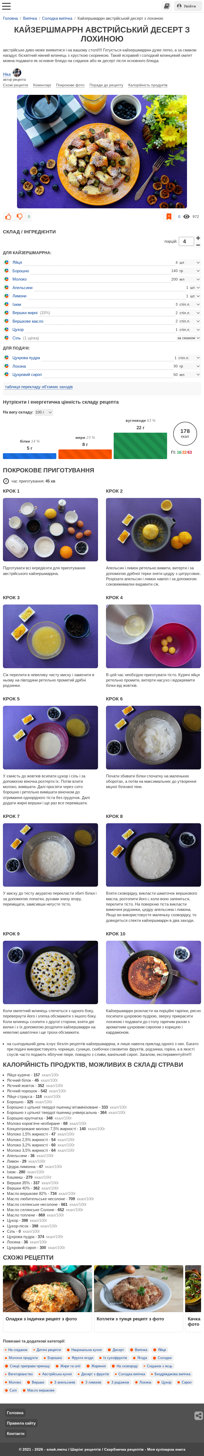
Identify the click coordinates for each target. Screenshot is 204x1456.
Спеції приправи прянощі (30, 1366)
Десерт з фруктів (95, 1374)
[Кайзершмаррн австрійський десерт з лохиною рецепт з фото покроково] (102, 151)
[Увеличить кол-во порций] (198, 238)
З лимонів (93, 1382)
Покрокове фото (70, 85)
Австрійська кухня (57, 1374)
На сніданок (17, 1350)
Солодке (165, 1358)
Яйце (162, 1350)
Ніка (7, 74)
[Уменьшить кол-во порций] (198, 245)
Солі (13, 1390)
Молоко (15, 1382)
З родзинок (120, 1382)
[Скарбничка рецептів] (167, 6)
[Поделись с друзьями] (199, 1416)
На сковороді (127, 1366)
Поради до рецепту (106, 85)
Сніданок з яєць (159, 1366)
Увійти (190, 6)
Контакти (15, 1433)
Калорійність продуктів (147, 85)
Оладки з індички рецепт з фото (41, 1318)
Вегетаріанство (20, 1374)
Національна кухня (86, 1350)
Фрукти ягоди (82, 1358)
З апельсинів (64, 1382)
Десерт (118, 1350)
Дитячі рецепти (49, 1350)
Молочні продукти (23, 1358)
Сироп (187, 1382)
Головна (15, 1412)
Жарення (98, 1366)
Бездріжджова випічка (172, 1374)
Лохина (145, 1382)
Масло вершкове (40, 1390)
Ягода (142, 1358)
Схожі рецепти (15, 85)
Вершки (38, 1382)
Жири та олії (70, 1366)
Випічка (141, 1350)
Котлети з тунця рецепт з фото (130, 1318)
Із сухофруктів (115, 1358)
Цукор (166, 1382)
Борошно (55, 1358)
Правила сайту (21, 1423)
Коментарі (42, 85)
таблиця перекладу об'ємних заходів (39, 386)
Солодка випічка (131, 1374)
